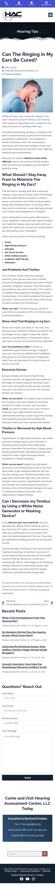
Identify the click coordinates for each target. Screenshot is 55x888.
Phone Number (10, 718)
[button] (50, 15)
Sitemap (46, 871)
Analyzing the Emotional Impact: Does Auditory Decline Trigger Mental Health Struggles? (24, 649)
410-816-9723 (34, 824)
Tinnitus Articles (13, 74)
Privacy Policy (11, 871)
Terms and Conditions (30, 871)
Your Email (7, 706)
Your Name (8, 693)
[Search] (44, 853)
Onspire (40, 875)
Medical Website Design (22, 875)
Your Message (9, 730)
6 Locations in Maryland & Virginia (27, 818)
